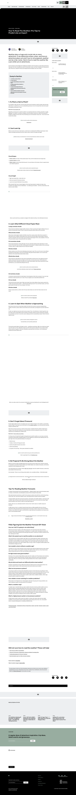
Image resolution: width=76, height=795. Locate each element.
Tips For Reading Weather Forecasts (17, 90)
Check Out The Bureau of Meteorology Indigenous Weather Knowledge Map (24, 652)
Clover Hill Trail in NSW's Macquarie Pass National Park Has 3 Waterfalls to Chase (29, 719)
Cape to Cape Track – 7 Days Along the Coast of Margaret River (44, 718)
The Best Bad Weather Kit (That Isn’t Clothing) (18, 654)
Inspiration (43, 6)
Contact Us (40, 781)
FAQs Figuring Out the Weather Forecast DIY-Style (18, 93)
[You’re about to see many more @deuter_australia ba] (45, 758)
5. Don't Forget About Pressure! (17, 86)
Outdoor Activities (11, 28)
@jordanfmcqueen (37, 170)
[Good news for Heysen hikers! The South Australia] (30, 758)
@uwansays (29, 122)
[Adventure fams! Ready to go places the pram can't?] (16, 758)
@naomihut (18, 660)
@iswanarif (29, 403)
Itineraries (28, 6)
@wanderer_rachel (29, 518)
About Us (39, 775)
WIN (48, 6)
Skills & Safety (17, 28)
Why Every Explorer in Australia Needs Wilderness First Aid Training (62, 73)
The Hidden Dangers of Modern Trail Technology (62, 64)
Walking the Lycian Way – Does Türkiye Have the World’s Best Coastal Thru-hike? (59, 719)
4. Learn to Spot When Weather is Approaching (17, 85)
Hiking (10, 715)
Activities (34, 6)
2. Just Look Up (14, 80)
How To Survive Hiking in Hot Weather (17, 650)
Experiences (21, 6)
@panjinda (34, 297)
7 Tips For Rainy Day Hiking (18, 433)
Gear (39, 6)
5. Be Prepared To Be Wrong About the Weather (18, 89)
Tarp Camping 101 (16, 109)
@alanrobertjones (37, 269)
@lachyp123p (22, 663)
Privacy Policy (40, 785)
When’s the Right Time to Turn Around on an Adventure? (62, 82)
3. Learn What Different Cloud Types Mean (18, 82)
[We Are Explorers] (7, 2)
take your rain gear (28, 468)
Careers (39, 779)
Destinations (14, 6)
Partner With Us (40, 777)
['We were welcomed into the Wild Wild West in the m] (60, 758)
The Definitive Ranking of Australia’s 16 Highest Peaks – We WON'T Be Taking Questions (15, 719)
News (9, 6)
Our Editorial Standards (41, 783)
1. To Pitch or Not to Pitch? (16, 78)
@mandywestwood (29, 138)
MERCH (52, 6)
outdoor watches (33, 425)
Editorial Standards (17, 671)
